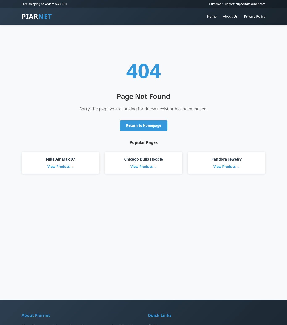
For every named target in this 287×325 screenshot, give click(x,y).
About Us (230, 16)
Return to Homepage (143, 125)
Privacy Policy (254, 16)
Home (212, 16)
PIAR (37, 16)
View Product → (60, 166)
